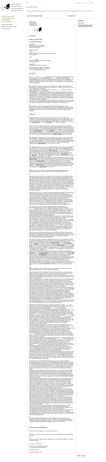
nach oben (83, 455)
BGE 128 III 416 (42, 254)
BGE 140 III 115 (65, 154)
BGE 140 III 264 (33, 158)
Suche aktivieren (91, 2)
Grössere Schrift (71, 15)
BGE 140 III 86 (42, 143)
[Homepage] (12, 7)
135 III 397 (34, 155)
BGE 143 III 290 (38, 130)
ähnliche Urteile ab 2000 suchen (85, 26)
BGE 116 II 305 (44, 253)
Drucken (41, 15)
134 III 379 (49, 122)
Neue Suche (81, 22)
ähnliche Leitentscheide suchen (85, 25)
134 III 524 (51, 130)
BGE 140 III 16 (53, 150)
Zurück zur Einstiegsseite (32, 15)
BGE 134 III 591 (55, 242)
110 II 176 (36, 244)
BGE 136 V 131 (35, 122)
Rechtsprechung (31, 7)
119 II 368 (69, 242)
